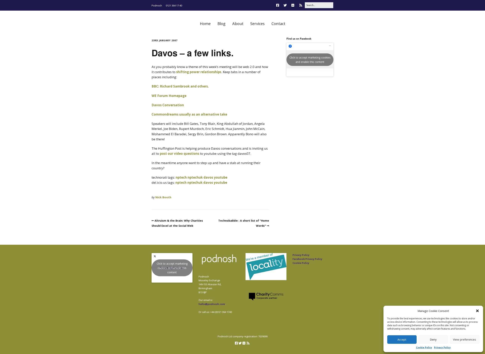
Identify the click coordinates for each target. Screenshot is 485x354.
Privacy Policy (442, 347)
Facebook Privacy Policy (307, 259)
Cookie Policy (424, 347)
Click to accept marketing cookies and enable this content (310, 60)
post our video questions (179, 153)
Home (205, 23)
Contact (278, 23)
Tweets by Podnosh (172, 268)
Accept (401, 339)
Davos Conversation (168, 105)
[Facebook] (278, 5)
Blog (221, 23)
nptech (181, 177)
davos (208, 177)
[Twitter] (285, 5)
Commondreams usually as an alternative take (189, 114)
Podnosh (157, 5)
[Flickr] (292, 5)
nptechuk (195, 177)
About (237, 23)
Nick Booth (163, 197)
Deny (433, 339)
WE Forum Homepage (169, 96)
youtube (220, 177)
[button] (477, 311)
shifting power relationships (198, 72)
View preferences (464, 339)
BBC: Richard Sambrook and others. (180, 86)
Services (257, 23)
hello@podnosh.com (212, 304)
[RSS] (301, 5)
